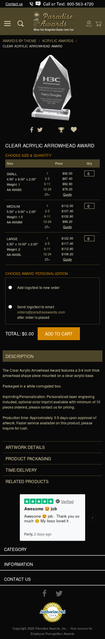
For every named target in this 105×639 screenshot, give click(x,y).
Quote (67, 194)
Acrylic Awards (58, 40)
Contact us (14, 3)
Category (15, 549)
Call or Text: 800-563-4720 (68, 4)
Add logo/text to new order (38, 287)
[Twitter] (59, 593)
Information (18, 564)
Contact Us (17, 579)
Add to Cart (59, 334)
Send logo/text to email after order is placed (41, 312)
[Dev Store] (54, 20)
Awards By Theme (19, 40)
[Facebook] (44, 593)
